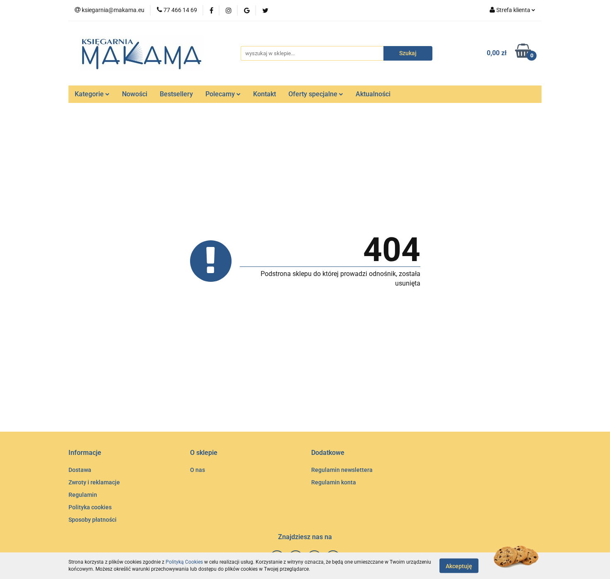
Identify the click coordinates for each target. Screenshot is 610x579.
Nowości (134, 94)
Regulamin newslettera (342, 470)
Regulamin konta (333, 482)
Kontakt (264, 94)
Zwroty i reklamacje (94, 482)
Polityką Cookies (184, 562)
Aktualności (373, 94)
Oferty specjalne (313, 94)
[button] (84, 453)
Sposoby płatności (92, 519)
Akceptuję (459, 565)
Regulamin (82, 494)
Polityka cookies (90, 507)
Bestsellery (176, 94)
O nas (197, 470)
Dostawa (79, 470)
